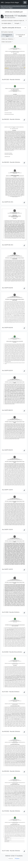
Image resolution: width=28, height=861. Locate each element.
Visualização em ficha (8, 35)
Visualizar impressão (8, 32)
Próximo (17, 858)
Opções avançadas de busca (11, 28)
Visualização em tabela (21, 35)
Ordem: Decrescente (7, 41)
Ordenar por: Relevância (8, 39)
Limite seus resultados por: (14, 12)
